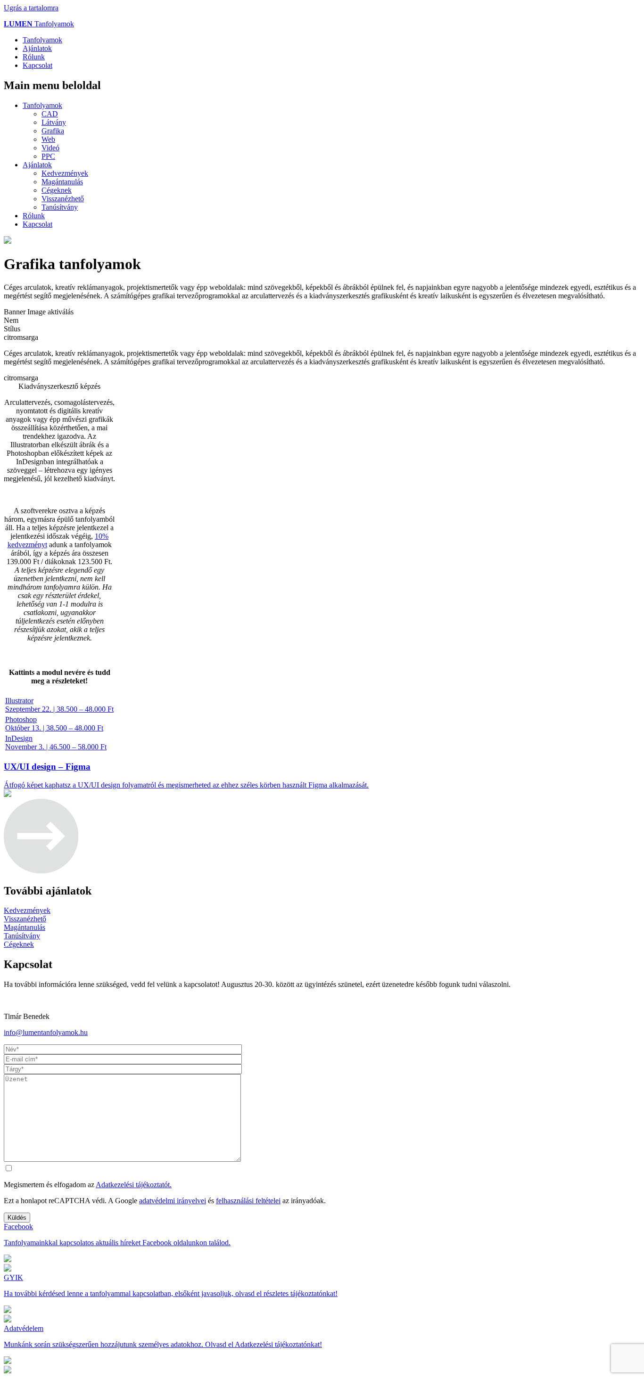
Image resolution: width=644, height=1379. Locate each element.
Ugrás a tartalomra (31, 8)
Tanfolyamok (39, 24)
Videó (50, 148)
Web (48, 139)
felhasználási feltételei (248, 1201)
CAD (49, 114)
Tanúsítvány (59, 207)
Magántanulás (62, 182)
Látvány (53, 122)
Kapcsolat (37, 65)
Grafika (52, 131)
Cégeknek (56, 190)
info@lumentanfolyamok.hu (46, 1032)
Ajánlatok (37, 48)
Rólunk (34, 57)
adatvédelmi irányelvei (172, 1201)
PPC (48, 156)
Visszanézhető (62, 199)
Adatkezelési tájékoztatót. (134, 1185)
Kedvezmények (64, 173)
